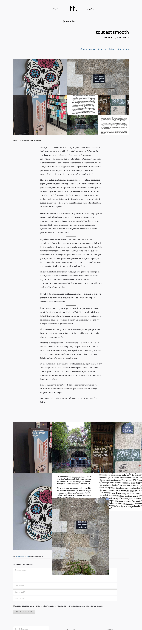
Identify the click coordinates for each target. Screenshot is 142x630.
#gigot (111, 49)
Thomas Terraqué (22, 556)
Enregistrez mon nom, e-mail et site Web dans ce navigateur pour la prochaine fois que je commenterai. (59, 606)
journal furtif (24, 141)
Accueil (15, 141)
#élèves (102, 49)
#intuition (123, 49)
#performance (87, 49)
